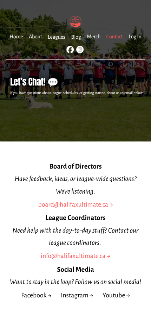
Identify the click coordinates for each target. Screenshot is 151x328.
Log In (135, 36)
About (35, 36)
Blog (76, 36)
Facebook (33, 295)
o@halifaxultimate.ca (76, 256)
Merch (93, 36)
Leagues (56, 36)
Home (16, 36)
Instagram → (77, 295)
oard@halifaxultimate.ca (75, 204)
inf (44, 256)
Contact (114, 36)
